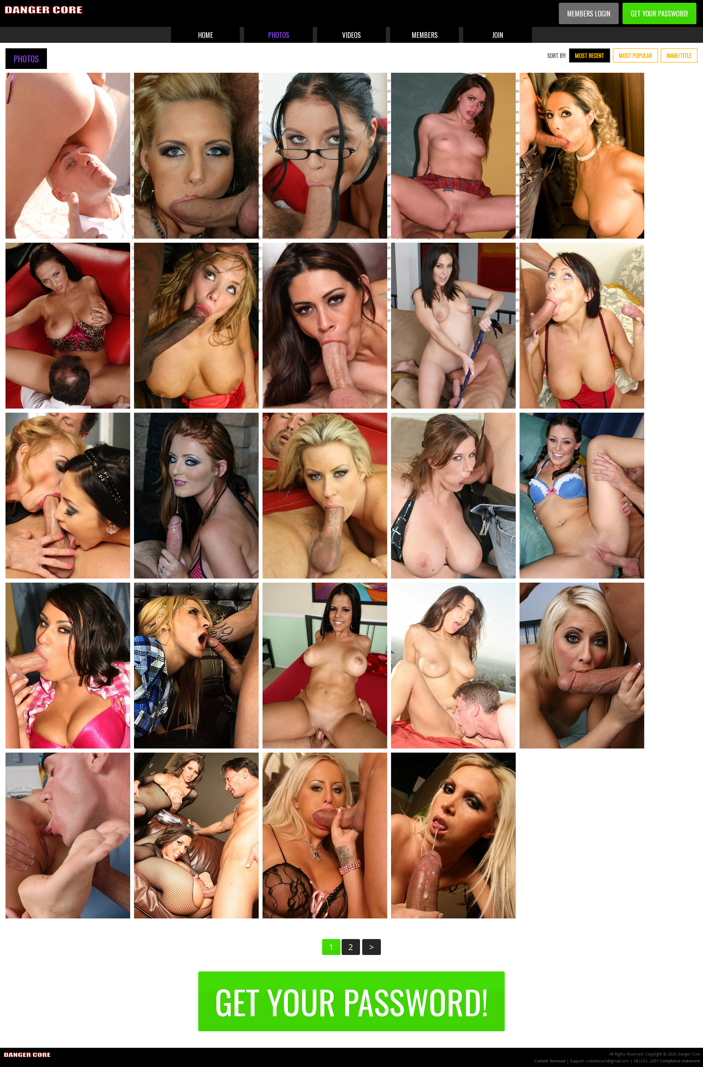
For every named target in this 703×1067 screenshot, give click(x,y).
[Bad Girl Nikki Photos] (453, 835)
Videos (351, 35)
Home (205, 35)
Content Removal (550, 1060)
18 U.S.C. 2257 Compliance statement (667, 1060)
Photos (278, 35)
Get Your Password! (659, 13)
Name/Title (679, 55)
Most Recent (589, 55)
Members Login (588, 13)
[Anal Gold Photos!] (325, 835)
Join (497, 35)
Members (425, 35)
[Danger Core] (44, 10)
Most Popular (635, 55)
